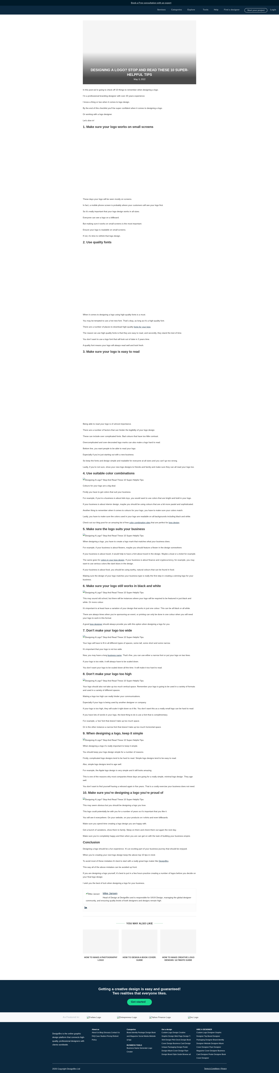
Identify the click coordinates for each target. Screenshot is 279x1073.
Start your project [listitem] (256, 10)
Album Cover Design (176, 1051)
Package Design (144, 1033)
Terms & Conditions (212, 1069)
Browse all (187, 1054)
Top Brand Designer (212, 1036)
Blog (101, 1033)
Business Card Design (182, 1043)
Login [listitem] (273, 9)
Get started (138, 1001)
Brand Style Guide (175, 1054)
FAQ (93, 1036)
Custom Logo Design (170, 1033)
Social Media (143, 1036)
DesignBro (163, 861)
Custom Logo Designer (205, 1033)
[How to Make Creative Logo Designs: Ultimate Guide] (178, 941)
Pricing (109, 1036)
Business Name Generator (137, 1048)
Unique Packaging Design (172, 1047)
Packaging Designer (204, 1040)
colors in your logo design (112, 560)
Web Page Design (181, 1036)
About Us (95, 1033)
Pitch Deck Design (179, 1040)
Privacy (224, 1069)
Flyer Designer (215, 1047)
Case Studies (101, 1036)
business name (115, 655)
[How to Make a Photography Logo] (101, 941)
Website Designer (211, 1043)
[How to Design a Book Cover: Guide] (140, 941)
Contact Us (115, 1033)
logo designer (96, 624)
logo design (174, 522)
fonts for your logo (142, 327)
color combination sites (139, 522)
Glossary (107, 1033)
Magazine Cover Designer (206, 1051)
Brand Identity (132, 1033)
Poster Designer (215, 1054)
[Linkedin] (85, 907)
